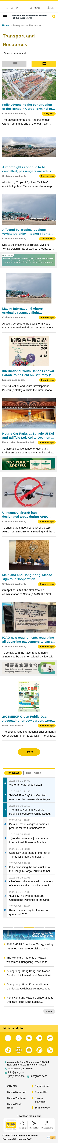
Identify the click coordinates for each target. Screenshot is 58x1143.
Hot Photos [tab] (33, 772)
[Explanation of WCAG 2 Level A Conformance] (51, 1137)
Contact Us (41, 1092)
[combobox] (17, 53)
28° (37, 8)
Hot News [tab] (13, 772)
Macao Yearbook (16, 1098)
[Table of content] (4, 16)
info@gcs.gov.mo (17, 1072)
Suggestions (42, 1086)
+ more (49, 1011)
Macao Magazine (16, 1092)
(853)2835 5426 (38, 1076)
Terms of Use (42, 1107)
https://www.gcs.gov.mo (20, 1068)
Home (5, 25)
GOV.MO (12, 1086)
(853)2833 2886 (16, 1076)
